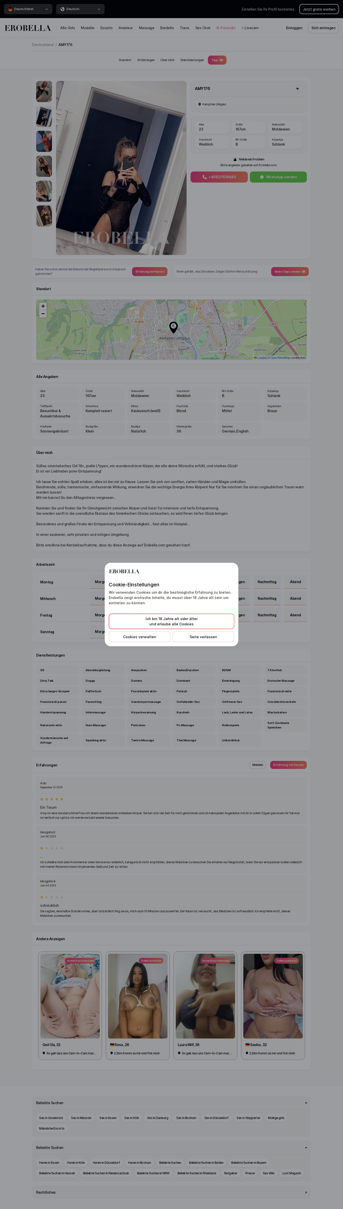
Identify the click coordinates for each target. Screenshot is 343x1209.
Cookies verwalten (139, 637)
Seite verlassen (203, 637)
